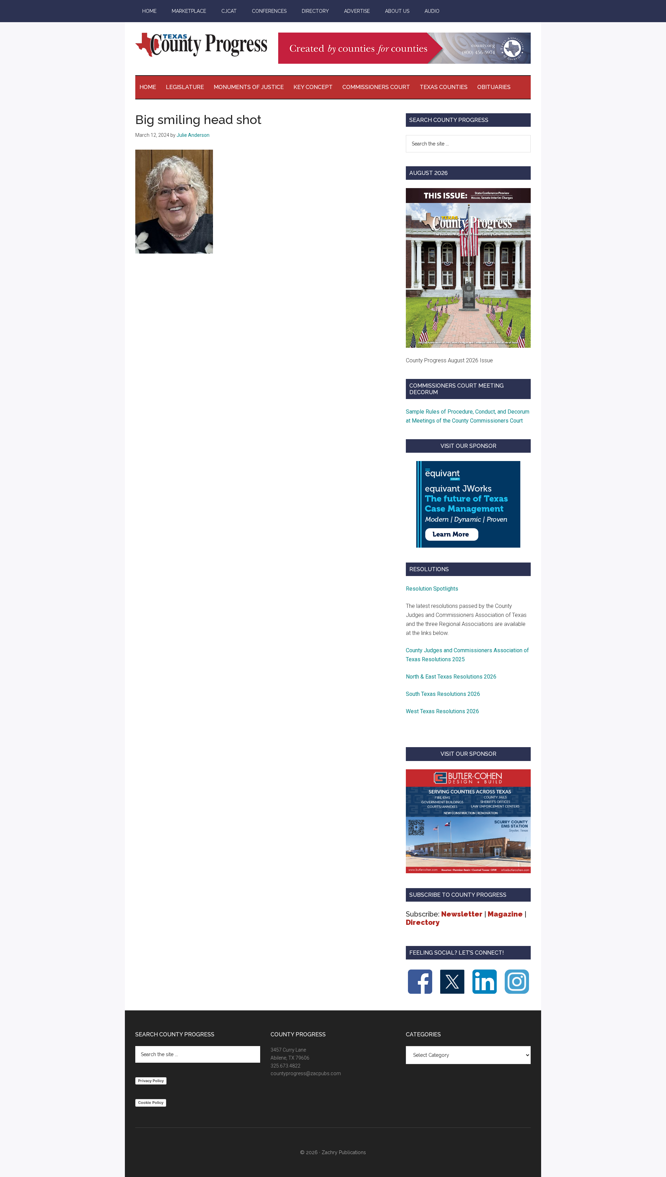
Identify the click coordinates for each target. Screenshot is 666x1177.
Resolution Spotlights (432, 588)
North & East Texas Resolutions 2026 (452, 676)
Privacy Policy (151, 1080)
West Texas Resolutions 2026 (442, 711)
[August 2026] (468, 267)
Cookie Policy (150, 1102)
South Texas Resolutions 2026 (443, 694)
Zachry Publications (344, 1152)
